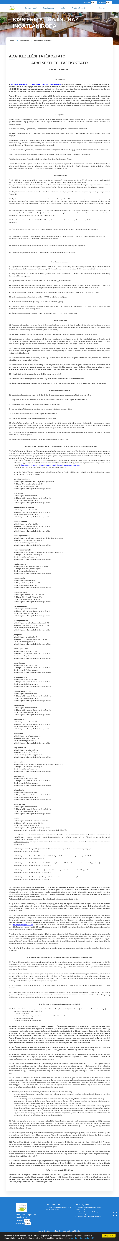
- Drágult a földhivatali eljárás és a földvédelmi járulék (58, 1208)
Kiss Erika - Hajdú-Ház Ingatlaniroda (26, 1216)
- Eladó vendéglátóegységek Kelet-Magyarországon (88, 1208)
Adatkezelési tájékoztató (82, 1237)
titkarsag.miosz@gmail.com (23, 925)
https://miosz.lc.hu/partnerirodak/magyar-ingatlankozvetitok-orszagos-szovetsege (51, 465)
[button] (31, 8)
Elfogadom (108, 1235)
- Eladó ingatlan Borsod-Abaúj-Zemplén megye (87, 1213)
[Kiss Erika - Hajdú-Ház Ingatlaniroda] (11, 8)
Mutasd (93, 2)
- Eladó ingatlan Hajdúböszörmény (88, 1216)
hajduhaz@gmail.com (92, 87)
